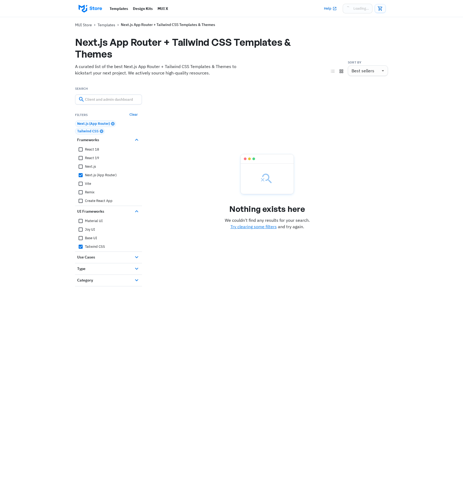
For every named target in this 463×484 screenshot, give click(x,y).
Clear (133, 114)
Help (327, 8)
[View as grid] (341, 71)
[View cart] (380, 8)
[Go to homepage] (90, 8)
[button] (95, 124)
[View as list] (332, 71)
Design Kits (143, 8)
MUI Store (83, 24)
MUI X (163, 8)
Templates (119, 8)
